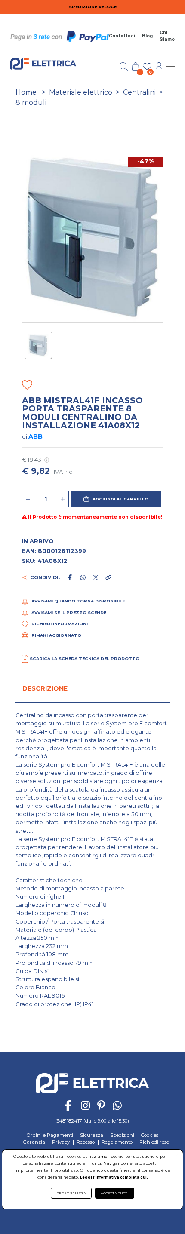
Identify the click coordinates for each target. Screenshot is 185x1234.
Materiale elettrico (80, 92)
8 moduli (30, 102)
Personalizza (71, 1193)
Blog (147, 36)
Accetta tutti (115, 1193)
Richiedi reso (154, 1142)
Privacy (61, 1142)
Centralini (139, 92)
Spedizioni (122, 1135)
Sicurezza (91, 1135)
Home (26, 92)
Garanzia (34, 1142)
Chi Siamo (167, 36)
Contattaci (122, 36)
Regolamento (117, 1142)
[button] (116, 499)
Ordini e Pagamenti (50, 1135)
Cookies (149, 1135)
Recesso (86, 1142)
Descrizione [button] (45, 688)
